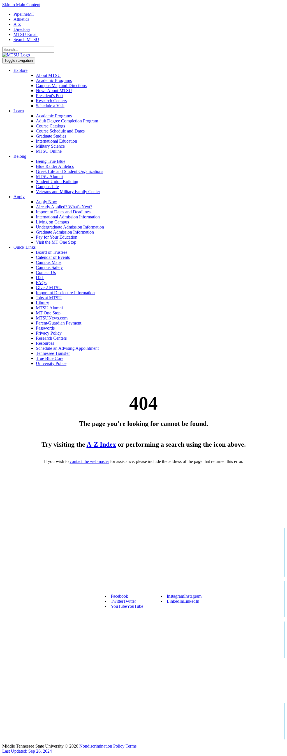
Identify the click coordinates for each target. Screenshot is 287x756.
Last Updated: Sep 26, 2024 (27, 751)
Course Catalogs (50, 126)
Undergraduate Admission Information (70, 227)
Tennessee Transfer (53, 353)
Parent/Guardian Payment (58, 323)
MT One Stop (48, 312)
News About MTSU (54, 90)
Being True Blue (50, 161)
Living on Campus (52, 222)
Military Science (50, 146)
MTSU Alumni (49, 176)
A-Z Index (101, 444)
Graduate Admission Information (65, 232)
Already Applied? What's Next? (64, 206)
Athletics (21, 19)
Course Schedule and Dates (60, 131)
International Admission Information (68, 216)
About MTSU (48, 75)
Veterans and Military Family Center (68, 191)
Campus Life (47, 186)
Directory (21, 29)
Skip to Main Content (21, 4)
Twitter (123, 601)
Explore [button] (20, 70)
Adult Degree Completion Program (67, 120)
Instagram (184, 596)
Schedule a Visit (50, 105)
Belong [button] (19, 156)
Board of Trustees (51, 252)
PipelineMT (23, 14)
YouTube (127, 606)
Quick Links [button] (24, 247)
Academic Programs (54, 80)
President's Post (49, 95)
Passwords (45, 328)
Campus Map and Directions (61, 85)
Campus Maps (48, 262)
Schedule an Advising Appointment (67, 348)
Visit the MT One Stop (56, 242)
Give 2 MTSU (49, 287)
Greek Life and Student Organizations (69, 171)
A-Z (17, 24)
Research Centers (51, 100)
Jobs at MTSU (49, 297)
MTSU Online (49, 151)
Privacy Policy (49, 333)
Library (42, 302)
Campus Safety (49, 267)
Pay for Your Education (56, 237)
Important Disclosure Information (65, 292)
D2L (40, 277)
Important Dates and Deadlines (63, 211)
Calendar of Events (53, 257)
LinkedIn (183, 601)
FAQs (41, 282)
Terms (131, 746)
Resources (45, 343)
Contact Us (46, 272)
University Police (51, 363)
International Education (56, 141)
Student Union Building (57, 181)
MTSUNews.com (52, 318)
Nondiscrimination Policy (101, 746)
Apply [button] (19, 196)
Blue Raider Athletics (55, 166)
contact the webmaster (89, 461)
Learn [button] (18, 110)
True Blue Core (49, 358)
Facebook (119, 596)
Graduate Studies (51, 136)
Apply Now (46, 201)
